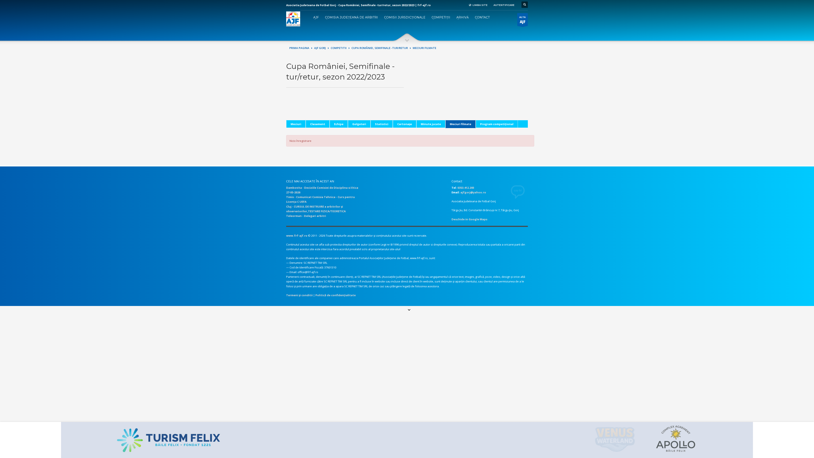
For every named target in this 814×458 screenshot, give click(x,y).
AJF (316, 17)
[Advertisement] (469, 90)
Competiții (441, 17)
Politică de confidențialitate (335, 295)
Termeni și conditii (299, 295)
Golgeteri (359, 124)
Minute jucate (431, 124)
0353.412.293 (465, 188)
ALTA (522, 19)
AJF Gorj (320, 48)
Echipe (338, 124)
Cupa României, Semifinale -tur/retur (379, 48)
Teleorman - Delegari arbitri (306, 216)
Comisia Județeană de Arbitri (351, 17)
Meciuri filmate (460, 124)
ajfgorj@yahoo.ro (473, 192)
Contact (482, 17)
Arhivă (462, 17)
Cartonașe (404, 124)
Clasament (317, 124)
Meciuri (296, 124)
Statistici (381, 124)
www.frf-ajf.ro (296, 235)
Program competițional (496, 124)
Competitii (339, 48)
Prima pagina (299, 48)
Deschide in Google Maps (469, 219)
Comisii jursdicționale (404, 17)
